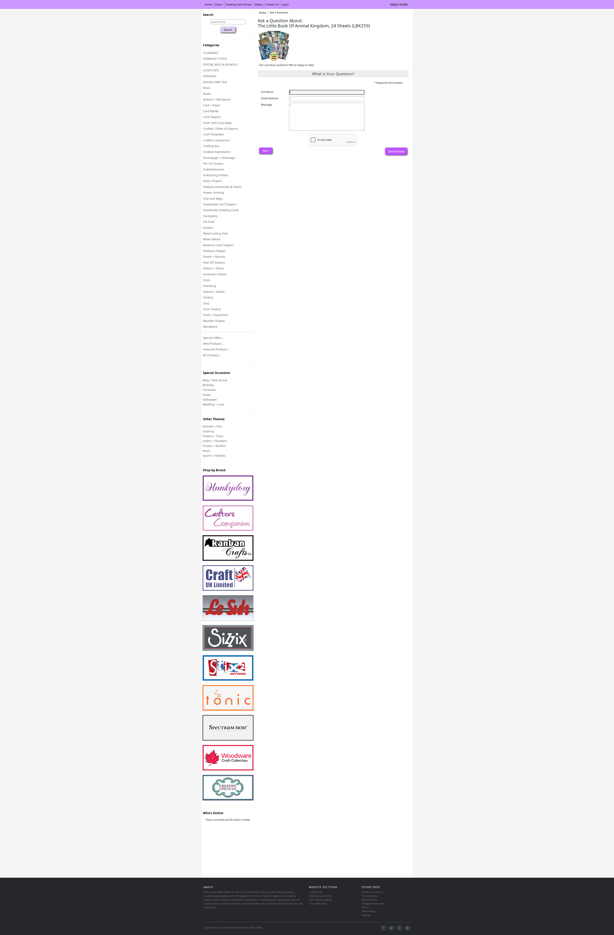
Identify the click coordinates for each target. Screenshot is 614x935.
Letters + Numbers (215, 441)
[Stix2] (228, 638)
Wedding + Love (213, 404)
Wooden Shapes (214, 321)
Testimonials (368, 911)
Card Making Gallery (320, 899)
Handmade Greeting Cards (221, 210)
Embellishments (213, 169)
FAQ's (365, 907)
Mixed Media (211, 239)
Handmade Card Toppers (219, 204)
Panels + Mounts (214, 257)
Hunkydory (210, 216)
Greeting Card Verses (239, 4)
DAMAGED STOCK (215, 59)
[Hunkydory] (228, 488)
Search (208, 14)
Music (206, 451)
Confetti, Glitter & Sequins (220, 128)
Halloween (210, 399)
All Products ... (212, 355)
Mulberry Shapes (214, 251)
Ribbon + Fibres (213, 268)
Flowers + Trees (213, 436)
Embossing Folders (215, 175)
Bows (206, 88)
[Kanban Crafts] (228, 548)
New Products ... (214, 343)
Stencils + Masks (213, 292)
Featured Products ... (217, 349)
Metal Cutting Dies (215, 233)
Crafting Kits (211, 146)
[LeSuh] (228, 608)
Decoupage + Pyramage (219, 158)
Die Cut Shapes (213, 163)
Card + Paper (211, 105)
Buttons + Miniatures (217, 99)
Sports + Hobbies (214, 455)
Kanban (208, 228)
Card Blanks (211, 111)
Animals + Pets (212, 426)
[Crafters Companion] (228, 518)
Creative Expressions (216, 152)
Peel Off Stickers (214, 262)
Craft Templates (213, 134)
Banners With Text (215, 82)
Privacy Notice (369, 895)
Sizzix (206, 280)
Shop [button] (218, 4)
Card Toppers (212, 117)
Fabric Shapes (212, 181)
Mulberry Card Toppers (218, 245)
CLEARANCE (211, 53)
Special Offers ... (214, 338)
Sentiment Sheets (214, 274)
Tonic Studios (212, 309)
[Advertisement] (297, 851)
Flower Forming (213, 192)
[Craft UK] (228, 578)
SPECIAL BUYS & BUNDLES (220, 64)
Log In (285, 4)
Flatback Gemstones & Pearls (222, 187)
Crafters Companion (216, 140)
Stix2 (206, 303)
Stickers (208, 297)
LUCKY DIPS (211, 70)
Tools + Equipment (215, 315)
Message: (266, 104)
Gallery (258, 4)
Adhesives (209, 76)
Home (208, 4)
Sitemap (366, 915)
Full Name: (267, 92)
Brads (207, 94)
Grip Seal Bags (212, 198)
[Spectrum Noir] (228, 728)
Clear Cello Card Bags (217, 123)
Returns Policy (369, 899)
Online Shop (316, 892)
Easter (207, 395)
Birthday (208, 385)
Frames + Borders (214, 446)
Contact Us (272, 4)
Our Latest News (318, 903)
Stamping (209, 286)
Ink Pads (208, 222)
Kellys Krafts (399, 4)
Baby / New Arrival (215, 380)
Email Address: (270, 98)
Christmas (209, 390)
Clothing (208, 431)
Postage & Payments (373, 903)
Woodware (210, 326)
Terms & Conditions (372, 892)
